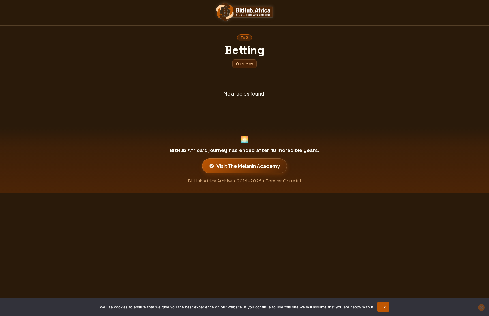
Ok (383, 307)
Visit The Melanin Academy (248, 166)
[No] (481, 307)
